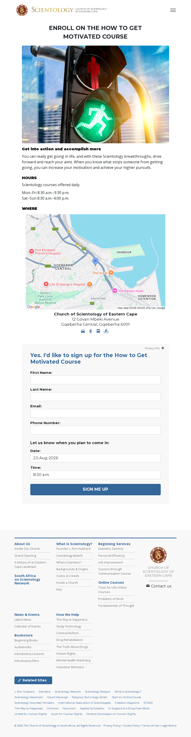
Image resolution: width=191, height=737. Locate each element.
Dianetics (45, 691)
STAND (148, 702)
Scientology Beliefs (69, 555)
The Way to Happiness (72, 619)
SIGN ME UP (95, 489)
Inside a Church (67, 582)
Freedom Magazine (127, 702)
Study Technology (68, 626)
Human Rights (66, 653)
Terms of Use (150, 725)
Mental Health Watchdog (73, 660)
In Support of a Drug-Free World (128, 708)
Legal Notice (169, 725)
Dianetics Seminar (110, 548)
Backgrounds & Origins (72, 569)
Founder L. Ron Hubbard (73, 548)
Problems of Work (111, 599)
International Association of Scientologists (84, 702)
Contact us (160, 586)
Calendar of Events (27, 626)
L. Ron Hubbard (24, 691)
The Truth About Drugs (72, 647)
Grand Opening (25, 555)
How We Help (67, 614)
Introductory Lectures (29, 654)
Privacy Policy (112, 725)
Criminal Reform (67, 633)
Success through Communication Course (114, 571)
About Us (22, 544)
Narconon (69, 708)
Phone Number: (45, 423)
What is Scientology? (74, 544)
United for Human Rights (30, 714)
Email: (36, 406)
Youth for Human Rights (66, 714)
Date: (35, 451)
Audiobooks (22, 647)
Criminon (53, 708)
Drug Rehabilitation (69, 640)
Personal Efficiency (111, 555)
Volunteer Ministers (70, 667)
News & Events (27, 614)
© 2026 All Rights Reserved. (57, 725)
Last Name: (41, 389)
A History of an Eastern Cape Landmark (30, 564)
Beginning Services (114, 544)
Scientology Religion (97, 691)
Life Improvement (110, 562)
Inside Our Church (27, 548)
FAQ (59, 589)
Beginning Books (26, 640)
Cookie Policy (131, 725)
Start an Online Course (126, 697)
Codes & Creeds (67, 576)
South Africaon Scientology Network (27, 579)
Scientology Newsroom (28, 697)
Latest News (22, 619)
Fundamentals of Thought (116, 605)
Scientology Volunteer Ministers (34, 702)
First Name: (41, 373)
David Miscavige (57, 697)
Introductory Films (26, 661)
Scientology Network (68, 691)
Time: (35, 468)
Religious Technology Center (90, 697)
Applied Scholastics (92, 708)
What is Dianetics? (69, 562)
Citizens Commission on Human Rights (111, 714)
